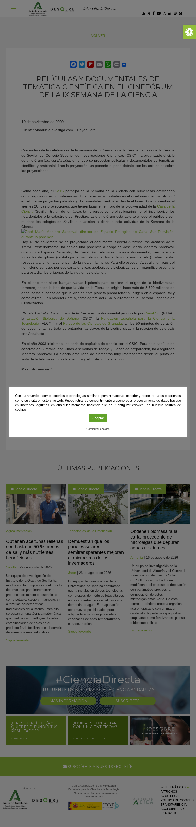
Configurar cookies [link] (98, 428)
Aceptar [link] (98, 418)
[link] (189, 32)
